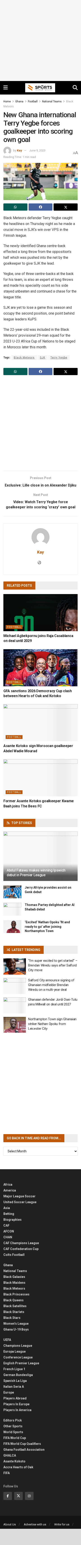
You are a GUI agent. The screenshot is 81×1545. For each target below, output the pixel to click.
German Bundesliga (18, 1375)
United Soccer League (19, 1202)
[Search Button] (75, 88)
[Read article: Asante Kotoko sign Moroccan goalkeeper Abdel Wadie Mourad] (40, 722)
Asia (6, 1208)
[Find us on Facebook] (7, 1496)
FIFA (6, 1473)
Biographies (12, 1219)
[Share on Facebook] (41, 207)
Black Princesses (16, 1294)
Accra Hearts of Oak (18, 1467)
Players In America (17, 1410)
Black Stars (11, 1318)
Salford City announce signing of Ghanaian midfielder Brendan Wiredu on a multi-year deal (51, 985)
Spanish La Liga (15, 1381)
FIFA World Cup (14, 1438)
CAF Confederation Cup (20, 1249)
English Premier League (21, 1363)
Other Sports (12, 1426)
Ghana (19, 101)
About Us (9, 1524)
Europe (8, 1392)
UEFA (7, 1340)
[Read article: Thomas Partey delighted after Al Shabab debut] (12, 909)
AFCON (8, 1231)
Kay (19, 150)
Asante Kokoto (14, 1461)
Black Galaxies (14, 1277)
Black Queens (13, 1300)
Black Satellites (15, 1306)
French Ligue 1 (14, 1369)
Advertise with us (35, 1524)
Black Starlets (13, 1312)
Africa (7, 1184)
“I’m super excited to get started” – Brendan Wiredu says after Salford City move (52, 965)
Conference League (18, 1357)
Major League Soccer (19, 1196)
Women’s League (16, 1323)
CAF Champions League (21, 1243)
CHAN (7, 1237)
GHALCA (9, 1455)
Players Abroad (15, 1398)
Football (33, 101)
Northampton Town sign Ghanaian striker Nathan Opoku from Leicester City (52, 1024)
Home (7, 101)
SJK (42, 357)
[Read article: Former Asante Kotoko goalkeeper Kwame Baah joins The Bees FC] (40, 777)
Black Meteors (24, 357)
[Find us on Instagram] (29, 1496)
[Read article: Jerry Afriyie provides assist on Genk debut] (12, 891)
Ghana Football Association (24, 1449)
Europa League (14, 1351)
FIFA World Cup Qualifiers (22, 1444)
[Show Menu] (5, 88)
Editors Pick (12, 1420)
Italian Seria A (13, 1386)
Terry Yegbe (58, 357)
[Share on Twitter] (66, 207)
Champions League (17, 1345)
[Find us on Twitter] (18, 1496)
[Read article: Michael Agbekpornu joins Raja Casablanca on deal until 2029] (40, 612)
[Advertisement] (40, 40)
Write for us (61, 1524)
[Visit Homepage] (40, 87)
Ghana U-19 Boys (16, 1329)
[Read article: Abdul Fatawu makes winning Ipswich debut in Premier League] (40, 858)
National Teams (52, 101)
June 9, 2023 (37, 150)
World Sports (13, 1432)
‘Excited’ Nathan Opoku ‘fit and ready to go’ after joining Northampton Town (47, 926)
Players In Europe (16, 1404)
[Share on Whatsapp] (15, 207)
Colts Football (14, 1255)
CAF (6, 1225)
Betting (8, 1214)
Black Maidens (14, 1282)
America (9, 1190)
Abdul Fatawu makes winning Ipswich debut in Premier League (36, 872)
